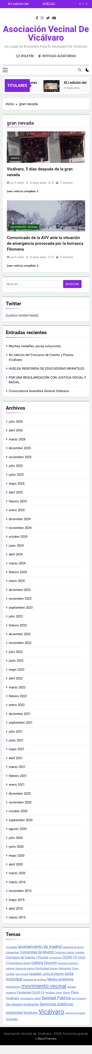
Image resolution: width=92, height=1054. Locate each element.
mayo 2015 (16, 900)
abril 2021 (16, 758)
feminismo (65, 968)
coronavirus (55, 957)
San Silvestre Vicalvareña (22, 1004)
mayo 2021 (16, 749)
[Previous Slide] (80, 4)
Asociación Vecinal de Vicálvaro (46, 33)
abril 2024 (16, 554)
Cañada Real (12, 952)
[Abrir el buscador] (79, 70)
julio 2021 (16, 732)
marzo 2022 (17, 687)
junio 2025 (16, 475)
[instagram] (42, 18)
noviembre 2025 (20, 457)
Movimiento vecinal (24, 227)
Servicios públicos (56, 1004)
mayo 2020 (16, 856)
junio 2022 (16, 661)
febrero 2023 (18, 625)
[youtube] (54, 18)
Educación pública (25, 968)
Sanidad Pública (56, 997)
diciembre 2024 (20, 519)
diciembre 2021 (20, 714)
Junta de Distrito (53, 974)
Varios (14, 158)
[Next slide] (86, 4)
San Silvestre (78, 998)
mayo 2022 (16, 670)
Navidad (71, 987)
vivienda (11, 1019)
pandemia (11, 992)
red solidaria (26, 998)
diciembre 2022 (20, 634)
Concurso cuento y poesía (69, 952)
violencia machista (75, 1013)
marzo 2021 (17, 767)
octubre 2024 (18, 537)
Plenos (66, 992)
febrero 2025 (18, 501)
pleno (59, 992)
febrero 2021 (18, 776)
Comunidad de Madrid (36, 952)
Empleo (54, 968)
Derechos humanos (68, 963)
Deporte (50, 963)
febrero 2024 (18, 572)
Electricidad (42, 968)
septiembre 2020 (21, 820)
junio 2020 (16, 847)
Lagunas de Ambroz (34, 979)
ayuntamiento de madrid (40, 946)
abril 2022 (16, 678)
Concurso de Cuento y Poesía (27, 957)
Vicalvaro (31, 1013)
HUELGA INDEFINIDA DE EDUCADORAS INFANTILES (44, 4)
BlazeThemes (47, 1038)
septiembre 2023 (21, 608)
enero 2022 (17, 705)
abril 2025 (16, 492)
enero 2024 (17, 581)
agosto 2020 (18, 829)
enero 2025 (17, 510)
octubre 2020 (18, 811)
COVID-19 (69, 957)
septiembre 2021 (21, 723)
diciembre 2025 (20, 448)
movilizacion (13, 986)
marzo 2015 (17, 917)
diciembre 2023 (20, 590)
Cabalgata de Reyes (73, 947)
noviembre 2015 (20, 891)
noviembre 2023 (20, 599)
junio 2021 (16, 740)
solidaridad (14, 1013)
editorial (10, 968)
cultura (37, 963)
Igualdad (35, 974)
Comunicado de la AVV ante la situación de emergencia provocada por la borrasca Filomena (45, 243)
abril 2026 (16, 430)
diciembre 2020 (20, 794)
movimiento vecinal (43, 986)
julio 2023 (16, 616)
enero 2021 (17, 785)
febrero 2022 (18, 696)
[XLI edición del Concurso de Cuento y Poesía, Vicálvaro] (48, 88)
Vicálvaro (51, 1011)
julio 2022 (16, 652)
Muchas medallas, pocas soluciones (35, 346)
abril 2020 (16, 864)
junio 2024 (16, 546)
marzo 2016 (17, 882)
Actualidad (11, 947)
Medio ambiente (60, 979)
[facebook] (37, 18)
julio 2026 (16, 422)
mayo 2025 (16, 484)
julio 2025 (16, 466)
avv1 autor (17, 182)
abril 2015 (16, 909)
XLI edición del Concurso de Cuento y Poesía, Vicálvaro (17, 4)
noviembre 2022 (20, 643)
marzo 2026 (17, 439)
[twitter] (48, 18)
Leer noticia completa (21, 191)
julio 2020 (16, 838)
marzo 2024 (17, 563)
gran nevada (21, 974)
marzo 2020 (17, 873)
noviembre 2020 (20, 802)
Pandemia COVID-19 (30, 992)
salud (37, 998)
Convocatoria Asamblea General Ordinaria (39, 391)
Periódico (50, 992)
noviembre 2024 (20, 528)
